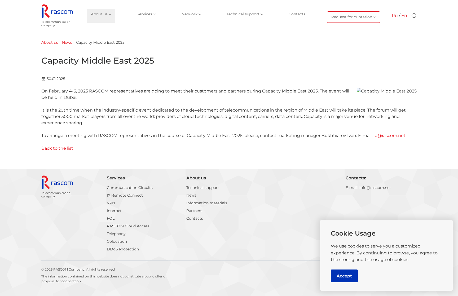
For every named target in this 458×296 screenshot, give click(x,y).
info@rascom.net (375, 187)
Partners (194, 210)
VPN (111, 203)
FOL (110, 218)
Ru (395, 15)
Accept (344, 276)
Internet (114, 210)
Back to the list (57, 148)
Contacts (194, 218)
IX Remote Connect (125, 195)
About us (196, 177)
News (191, 195)
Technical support (202, 187)
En (404, 15)
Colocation (117, 241)
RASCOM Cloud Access (128, 226)
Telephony (116, 233)
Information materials (206, 203)
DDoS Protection (123, 249)
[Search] (414, 15)
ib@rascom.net (389, 135)
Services (116, 177)
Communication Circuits (130, 187)
